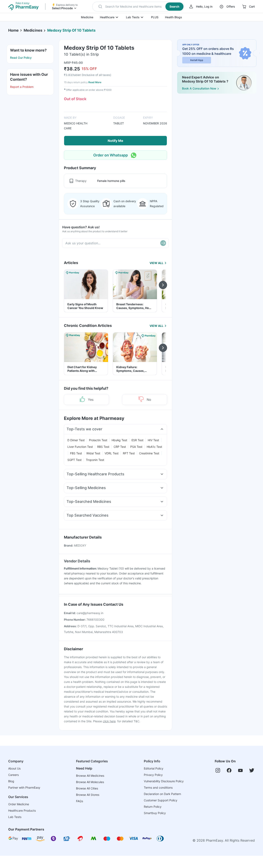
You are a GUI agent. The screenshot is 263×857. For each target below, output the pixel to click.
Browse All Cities (87, 788)
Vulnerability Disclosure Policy (164, 781)
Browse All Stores (87, 794)
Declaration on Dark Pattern (162, 794)
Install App (196, 60)
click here (109, 721)
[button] (138, 6)
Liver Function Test (80, 446)
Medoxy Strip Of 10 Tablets (71, 30)
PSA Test (136, 446)
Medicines (33, 30)
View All (156, 263)
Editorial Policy (153, 768)
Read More (94, 82)
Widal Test (93, 453)
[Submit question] (163, 243)
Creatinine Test (149, 453)
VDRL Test (112, 453)
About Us (14, 768)
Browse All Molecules (90, 782)
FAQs (79, 801)
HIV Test (153, 440)
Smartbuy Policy (155, 813)
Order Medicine (18, 804)
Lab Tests (133, 17)
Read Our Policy (21, 57)
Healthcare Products (22, 810)
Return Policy (152, 806)
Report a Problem (21, 86)
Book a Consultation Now (199, 88)
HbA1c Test (154, 446)
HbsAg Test (119, 440)
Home (13, 30)
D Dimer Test (76, 440)
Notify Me (115, 141)
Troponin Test (95, 460)
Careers (13, 775)
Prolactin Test (98, 440)
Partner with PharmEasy (24, 787)
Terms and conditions (158, 787)
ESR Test (137, 440)
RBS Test (103, 446)
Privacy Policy (153, 775)
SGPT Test (74, 460)
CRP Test (120, 446)
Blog (11, 781)
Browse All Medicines (90, 775)
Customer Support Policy (160, 800)
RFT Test (129, 453)
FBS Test (76, 453)
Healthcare (107, 17)
